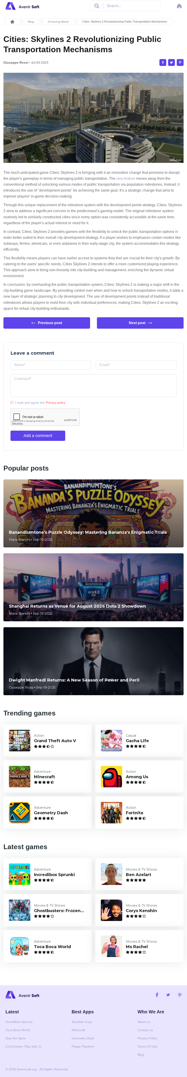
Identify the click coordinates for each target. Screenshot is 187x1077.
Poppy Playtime (83, 1046)
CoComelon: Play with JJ (23, 1046)
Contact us (145, 1030)
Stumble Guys (82, 1022)
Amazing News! (58, 21)
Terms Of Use (147, 1046)
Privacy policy (55, 402)
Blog (31, 21)
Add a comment (37, 435)
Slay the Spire (15, 1038)
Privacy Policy (147, 1038)
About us (144, 1022)
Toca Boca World (17, 1030)
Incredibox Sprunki (18, 1022)
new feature (125, 178)
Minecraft (78, 1030)
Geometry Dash (83, 1038)
